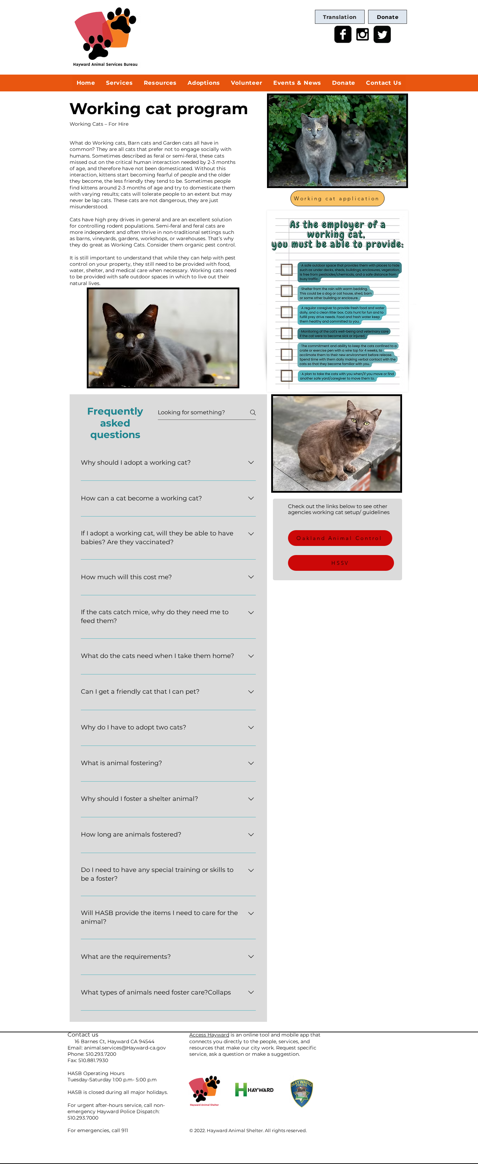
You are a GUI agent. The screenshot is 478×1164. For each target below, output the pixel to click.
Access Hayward (209, 1035)
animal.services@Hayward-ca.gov (125, 1048)
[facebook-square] (343, 34)
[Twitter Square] (382, 34)
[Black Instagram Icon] (362, 34)
